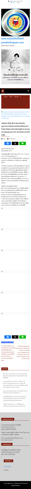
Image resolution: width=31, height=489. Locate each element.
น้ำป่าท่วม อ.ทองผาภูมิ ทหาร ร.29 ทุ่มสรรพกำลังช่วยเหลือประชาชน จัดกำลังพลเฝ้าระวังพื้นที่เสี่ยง (15, 375)
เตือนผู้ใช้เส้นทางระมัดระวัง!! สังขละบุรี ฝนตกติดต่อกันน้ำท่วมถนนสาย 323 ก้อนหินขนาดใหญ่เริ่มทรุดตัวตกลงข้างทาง (14, 398)
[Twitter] (13, 2)
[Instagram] (16, 2)
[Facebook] (11, 2)
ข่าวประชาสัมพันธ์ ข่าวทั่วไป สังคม (7, 342)
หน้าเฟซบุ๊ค (7, 466)
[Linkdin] (18, 2)
